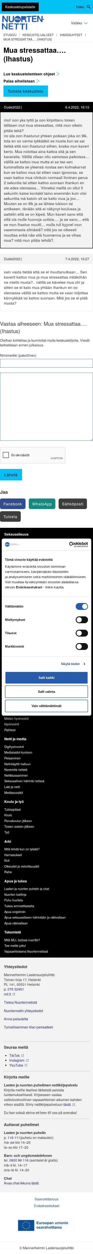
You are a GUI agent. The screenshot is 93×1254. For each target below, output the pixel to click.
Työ (6, 832)
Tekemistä (12, 932)
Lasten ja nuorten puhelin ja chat (26, 888)
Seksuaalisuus (16, 534)
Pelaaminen (12, 758)
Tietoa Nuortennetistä (20, 1002)
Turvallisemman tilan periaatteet (28, 1027)
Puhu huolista (13, 900)
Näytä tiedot (70, 664)
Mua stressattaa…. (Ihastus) (27, 39)
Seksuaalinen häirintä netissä (24, 781)
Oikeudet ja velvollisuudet (21, 866)
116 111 (14, 1137)
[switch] (82, 619)
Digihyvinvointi (14, 747)
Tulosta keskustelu (25, 91)
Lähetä (11, 474)
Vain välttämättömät (46, 706)
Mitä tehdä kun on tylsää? (22, 849)
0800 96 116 (19, 1160)
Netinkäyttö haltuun (17, 764)
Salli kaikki (46, 677)
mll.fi (7, 994)
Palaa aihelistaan (19, 81)
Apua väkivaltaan (16, 923)
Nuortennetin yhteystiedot (23, 1010)
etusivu (9, 35)
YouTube (16, 1065)
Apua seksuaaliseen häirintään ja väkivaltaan (35, 917)
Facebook (12, 503)
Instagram (16, 1060)
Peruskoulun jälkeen (18, 821)
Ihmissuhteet (71, 35)
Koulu (8, 815)
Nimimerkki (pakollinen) (18, 355)
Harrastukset (13, 855)
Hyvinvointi (11, 724)
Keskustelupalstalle (20, 6)
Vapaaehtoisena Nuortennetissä (26, 951)
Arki (7, 841)
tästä (67, 1104)
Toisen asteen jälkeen (19, 826)
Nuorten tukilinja (15, 894)
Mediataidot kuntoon (18, 752)
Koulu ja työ (14, 801)
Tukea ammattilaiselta (19, 906)
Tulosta (10, 516)
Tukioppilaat (12, 809)
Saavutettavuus (46, 1198)
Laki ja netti (12, 787)
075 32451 (16, 989)
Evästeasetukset (46, 1205)
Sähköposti (72, 503)
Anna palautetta (16, 1019)
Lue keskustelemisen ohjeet (29, 73)
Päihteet (10, 730)
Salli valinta (46, 691)
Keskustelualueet (38, 35)
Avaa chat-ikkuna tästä (21, 1183)
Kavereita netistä (15, 769)
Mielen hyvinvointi (16, 718)
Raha (8, 872)
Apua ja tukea (15, 881)
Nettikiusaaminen (16, 775)
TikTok (14, 1055)
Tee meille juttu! (15, 945)
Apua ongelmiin (15, 912)
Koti (7, 860)
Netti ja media (15, 738)
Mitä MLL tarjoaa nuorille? (22, 940)
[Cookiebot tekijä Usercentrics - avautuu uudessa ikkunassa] (69, 544)
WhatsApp (42, 503)
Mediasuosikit (13, 792)
